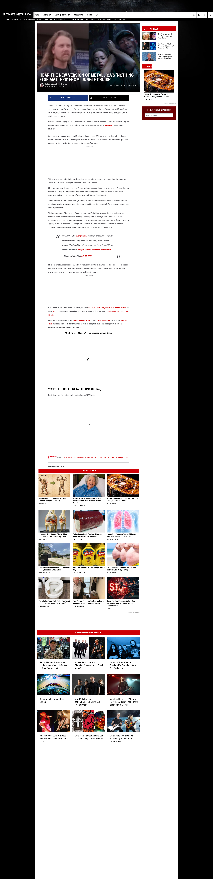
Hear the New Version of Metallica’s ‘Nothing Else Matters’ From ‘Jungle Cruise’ (96, 457)
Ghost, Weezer (94, 308)
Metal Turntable (120, 19)
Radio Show (47, 15)
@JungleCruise (81, 236)
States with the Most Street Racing (52, 700)
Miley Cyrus (105, 308)
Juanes (123, 308)
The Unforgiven (104, 320)
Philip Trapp (61, 86)
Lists (57, 15)
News (37, 15)
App (97, 15)
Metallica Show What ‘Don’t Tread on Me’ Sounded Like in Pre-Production (123, 665)
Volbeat (56, 311)
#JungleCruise (83, 250)
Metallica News (62, 466)
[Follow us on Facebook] (204, 15)
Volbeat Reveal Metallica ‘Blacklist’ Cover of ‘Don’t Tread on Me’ (89, 665)
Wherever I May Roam (81, 320)
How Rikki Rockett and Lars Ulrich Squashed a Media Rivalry (165, 36)
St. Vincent (115, 308)
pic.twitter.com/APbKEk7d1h (99, 250)
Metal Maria (90, 19)
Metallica (108, 125)
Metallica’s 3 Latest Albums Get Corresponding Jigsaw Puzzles (89, 737)
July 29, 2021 (86, 256)
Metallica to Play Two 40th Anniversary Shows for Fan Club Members (122, 738)
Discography (79, 15)
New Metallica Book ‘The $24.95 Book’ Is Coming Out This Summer (87, 702)
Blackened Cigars (104, 19)
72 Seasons (62, 19)
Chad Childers (48, 84)
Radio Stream (50, 19)
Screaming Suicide (18, 19)
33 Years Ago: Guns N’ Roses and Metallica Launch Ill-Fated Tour (53, 738)
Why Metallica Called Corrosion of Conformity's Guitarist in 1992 (166, 46)
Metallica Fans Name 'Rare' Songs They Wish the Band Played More (165, 57)
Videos (89, 15)
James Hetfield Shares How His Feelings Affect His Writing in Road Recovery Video (53, 665)
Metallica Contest (34, 19)
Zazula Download (76, 19)
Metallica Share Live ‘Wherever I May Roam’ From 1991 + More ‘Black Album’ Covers (124, 702)
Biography (66, 15)
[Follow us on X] (210, 15)
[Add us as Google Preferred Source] (199, 15)
